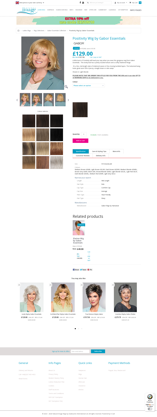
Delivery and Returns (26, 370)
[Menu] (153, 394)
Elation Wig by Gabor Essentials (78, 240)
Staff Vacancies (54, 390)
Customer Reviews (83, 156)
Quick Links (85, 363)
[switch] (150, 409)
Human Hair (82, 378)
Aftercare (81, 382)
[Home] (27, 11)
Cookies (51, 386)
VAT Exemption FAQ (56, 401)
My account (121, 3)
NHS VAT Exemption (56, 397)
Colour (75, 82)
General (23, 363)
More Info (116, 151)
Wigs (80, 374)
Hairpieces (82, 370)
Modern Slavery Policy (56, 378)
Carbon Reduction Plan (56, 382)
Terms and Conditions (56, 393)
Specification (81, 151)
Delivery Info (100, 156)
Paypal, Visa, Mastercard (116, 370)
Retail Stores (23, 379)
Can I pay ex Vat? (96, 57)
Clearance (81, 386)
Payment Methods (119, 363)
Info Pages (55, 363)
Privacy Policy (53, 374)
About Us (52, 370)
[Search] (88, 2)
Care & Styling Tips (99, 151)
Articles (81, 390)
